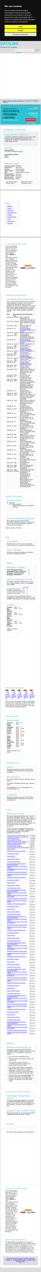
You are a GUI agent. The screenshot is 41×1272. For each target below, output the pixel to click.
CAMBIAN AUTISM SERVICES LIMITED (16, 843)
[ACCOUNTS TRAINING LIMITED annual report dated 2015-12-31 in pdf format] (26, 691)
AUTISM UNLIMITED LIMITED (14, 840)
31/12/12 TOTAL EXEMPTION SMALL (26, 363)
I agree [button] (20, 26)
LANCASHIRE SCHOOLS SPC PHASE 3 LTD (17, 841)
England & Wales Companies (16, 101)
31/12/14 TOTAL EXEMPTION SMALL (26, 349)
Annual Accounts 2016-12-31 (32, 696)
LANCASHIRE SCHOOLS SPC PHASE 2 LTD (17, 837)
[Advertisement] (20, 76)
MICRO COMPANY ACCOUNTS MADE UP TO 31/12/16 (27, 330)
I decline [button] (20, 30)
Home (4, 101)
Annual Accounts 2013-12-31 (14, 696)
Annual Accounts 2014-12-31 (20, 696)
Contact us (9, 1260)
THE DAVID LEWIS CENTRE (13, 844)
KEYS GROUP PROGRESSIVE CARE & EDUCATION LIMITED (16, 864)
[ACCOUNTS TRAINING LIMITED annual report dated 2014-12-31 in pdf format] (20, 691)
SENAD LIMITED (11, 849)
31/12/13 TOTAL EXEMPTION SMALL (26, 356)
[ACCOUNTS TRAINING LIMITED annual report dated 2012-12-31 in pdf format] (8, 691)
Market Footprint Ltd (19, 1258)
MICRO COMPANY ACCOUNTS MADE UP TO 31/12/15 (27, 341)
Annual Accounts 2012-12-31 (8, 696)
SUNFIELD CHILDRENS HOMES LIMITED (17, 872)
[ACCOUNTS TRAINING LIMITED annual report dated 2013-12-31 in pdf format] (14, 691)
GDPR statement (29, 1258)
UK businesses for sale (19, 1260)
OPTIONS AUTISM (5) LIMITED (14, 846)
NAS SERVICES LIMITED (13, 838)
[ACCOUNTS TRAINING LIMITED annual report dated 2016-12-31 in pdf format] (32, 691)
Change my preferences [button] (20, 34)
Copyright (9, 1258)
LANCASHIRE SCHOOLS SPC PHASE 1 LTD (17, 835)
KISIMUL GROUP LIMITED (13, 859)
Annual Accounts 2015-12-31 (26, 696)
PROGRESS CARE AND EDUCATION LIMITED (18, 847)
